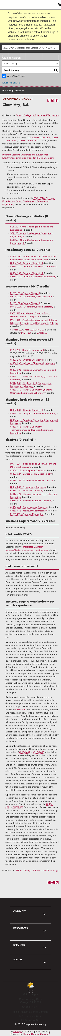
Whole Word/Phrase (16, 76)
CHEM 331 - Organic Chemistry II (26, 410)
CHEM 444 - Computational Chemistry (29, 507)
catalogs (17, 1031)
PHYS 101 (35, 140)
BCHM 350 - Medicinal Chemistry (26, 490)
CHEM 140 (32, 137)
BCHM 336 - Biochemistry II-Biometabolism (31, 480)
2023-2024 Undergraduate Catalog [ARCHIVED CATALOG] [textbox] (31, 47)
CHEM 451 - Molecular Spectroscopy (28, 510)
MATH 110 (17, 329)
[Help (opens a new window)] (56, 100)
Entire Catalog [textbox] (10, 63)
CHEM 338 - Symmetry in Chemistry (28, 487)
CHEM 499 (38, 752)
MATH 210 (38, 329)
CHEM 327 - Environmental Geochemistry (31, 474)
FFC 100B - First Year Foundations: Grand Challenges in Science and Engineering (28, 201)
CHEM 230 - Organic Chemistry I (26, 360)
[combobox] (30, 47)
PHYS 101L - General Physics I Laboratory (31, 296)
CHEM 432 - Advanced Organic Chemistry (31, 500)
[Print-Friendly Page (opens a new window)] (52, 100)
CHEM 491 (24, 752)
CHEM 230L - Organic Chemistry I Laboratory (32, 363)
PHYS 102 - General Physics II (25, 303)
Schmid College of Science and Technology (37, 115)
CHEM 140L (44, 137)
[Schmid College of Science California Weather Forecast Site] (30, 989)
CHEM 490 (20, 709)
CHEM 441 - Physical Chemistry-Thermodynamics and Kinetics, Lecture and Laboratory (31, 429)
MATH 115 (24, 140)
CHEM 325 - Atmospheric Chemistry (28, 470)
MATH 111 (12, 140)
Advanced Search (11, 82)
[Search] (56, 70)
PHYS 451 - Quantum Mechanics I (27, 514)
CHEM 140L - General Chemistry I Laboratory (33, 266)
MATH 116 (42, 333)
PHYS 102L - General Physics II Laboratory (31, 306)
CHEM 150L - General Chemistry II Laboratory (33, 276)
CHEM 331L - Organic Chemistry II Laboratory (33, 413)
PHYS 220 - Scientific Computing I (27, 350)
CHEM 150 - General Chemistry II (26, 273)
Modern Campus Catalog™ (36, 1034)
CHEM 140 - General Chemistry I (26, 263)
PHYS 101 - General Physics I (25, 293)
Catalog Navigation (14, 90)
